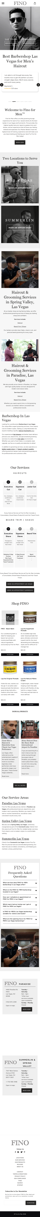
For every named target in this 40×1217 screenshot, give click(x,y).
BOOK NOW (27, 1009)
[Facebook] (15, 1152)
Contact (20, 1171)
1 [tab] (10, 101)
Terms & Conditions (20, 1174)
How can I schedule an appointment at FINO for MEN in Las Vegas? (17, 898)
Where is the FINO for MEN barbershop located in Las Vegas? (17, 891)
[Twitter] (21, 1152)
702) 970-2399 (12, 1002)
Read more (5, 776)
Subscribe (31, 1203)
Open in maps (10, 1005)
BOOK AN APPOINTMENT (11, 43)
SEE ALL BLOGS (20, 785)
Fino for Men (19, 1214)
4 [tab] (22, 101)
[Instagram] (18, 1152)
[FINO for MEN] (20, 3)
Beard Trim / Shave (20, 520)
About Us (20, 1166)
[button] (10, 654)
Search (20, 1183)
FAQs (20, 1180)
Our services (20, 1160)
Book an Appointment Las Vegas (20, 584)
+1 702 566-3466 (11, 1082)
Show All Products (20, 711)
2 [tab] (14, 101)
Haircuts (20, 473)
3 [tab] (18, 101)
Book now (20, 142)
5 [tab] (26, 101)
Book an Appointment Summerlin (20, 590)
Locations (20, 1158)
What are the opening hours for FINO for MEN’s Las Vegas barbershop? (18, 920)
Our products (20, 1162)
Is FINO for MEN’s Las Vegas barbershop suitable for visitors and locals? (17, 912)
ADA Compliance (20, 1178)
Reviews (20, 1164)
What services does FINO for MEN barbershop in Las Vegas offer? (15, 884)
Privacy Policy (20, 1176)
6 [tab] (30, 101)
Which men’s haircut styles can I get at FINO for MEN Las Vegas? (17, 905)
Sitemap (20, 1185)
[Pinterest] (24, 1152)
